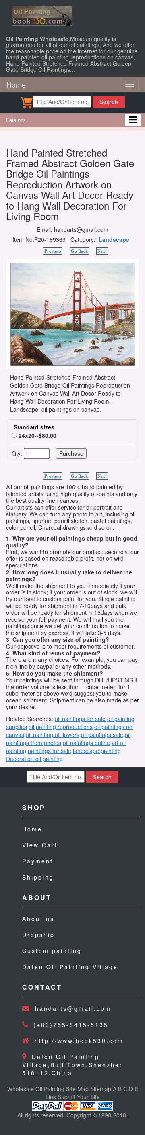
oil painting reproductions (61, 727)
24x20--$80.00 (36, 435)
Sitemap (100, 1089)
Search (108, 102)
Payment (37, 861)
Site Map (77, 1089)
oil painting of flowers (52, 735)
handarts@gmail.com (73, 1008)
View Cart (40, 845)
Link (51, 1097)
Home (16, 84)
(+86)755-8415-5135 (70, 1025)
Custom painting (52, 951)
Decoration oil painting (34, 759)
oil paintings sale (102, 735)
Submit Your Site (79, 1097)
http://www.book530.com (79, 1041)
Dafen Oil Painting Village (70, 967)
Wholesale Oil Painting (35, 1089)
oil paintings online (86, 743)
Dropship (38, 935)
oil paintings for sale (80, 718)
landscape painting (97, 751)
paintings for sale (49, 751)
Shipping (38, 877)
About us (38, 919)
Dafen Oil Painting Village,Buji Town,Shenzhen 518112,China (73, 1065)
